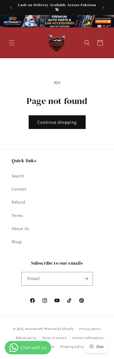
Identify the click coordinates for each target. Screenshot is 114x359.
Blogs (17, 241)
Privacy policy (90, 329)
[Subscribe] (86, 279)
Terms (17, 215)
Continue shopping (57, 122)
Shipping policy (72, 346)
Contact (19, 189)
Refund (18, 202)
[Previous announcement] (10, 7)
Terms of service (54, 338)
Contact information (88, 338)
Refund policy (26, 338)
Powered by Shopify (59, 329)
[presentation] (57, 21)
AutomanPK (34, 329)
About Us (20, 228)
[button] (11, 42)
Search (18, 175)
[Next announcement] (103, 7)
